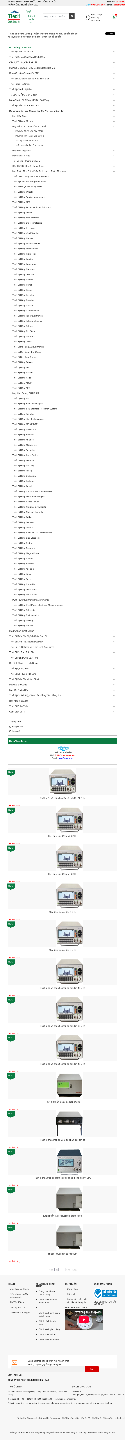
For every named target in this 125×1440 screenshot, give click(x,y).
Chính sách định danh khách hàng (49, 1314)
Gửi (91, 1369)
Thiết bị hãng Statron (22, 543)
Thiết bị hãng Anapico (23, 439)
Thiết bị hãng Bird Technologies (27, 403)
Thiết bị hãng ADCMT (23, 383)
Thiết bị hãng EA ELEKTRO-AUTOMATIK (32, 532)
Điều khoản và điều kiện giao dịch (19, 1295)
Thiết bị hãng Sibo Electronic (26, 538)
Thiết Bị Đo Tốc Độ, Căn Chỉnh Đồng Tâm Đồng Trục (35, 695)
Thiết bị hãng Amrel (22, 486)
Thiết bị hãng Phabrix (22, 279)
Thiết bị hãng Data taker (24, 594)
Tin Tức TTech (17, 1302)
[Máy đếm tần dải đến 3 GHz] (69, 933)
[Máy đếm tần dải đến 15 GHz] (69, 857)
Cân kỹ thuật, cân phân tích (24, 62)
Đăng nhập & (97, 14)
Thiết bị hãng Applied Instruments (28, 197)
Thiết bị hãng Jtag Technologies (27, 419)
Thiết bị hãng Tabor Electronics (27, 316)
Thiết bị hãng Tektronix (23, 610)
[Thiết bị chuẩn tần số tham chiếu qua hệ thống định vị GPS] (69, 1161)
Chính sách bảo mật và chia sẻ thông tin (77, 1300)
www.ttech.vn (22, 1403)
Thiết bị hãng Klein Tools (24, 254)
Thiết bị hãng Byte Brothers (25, 217)
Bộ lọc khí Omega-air (10, 1417)
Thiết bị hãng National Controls (27, 512)
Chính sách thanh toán (47, 1322)
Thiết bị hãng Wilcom (22, 372)
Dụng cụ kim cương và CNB (24, 73)
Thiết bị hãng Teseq (22, 470)
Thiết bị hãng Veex (21, 574)
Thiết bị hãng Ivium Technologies (28, 496)
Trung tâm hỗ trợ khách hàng (47, 1293)
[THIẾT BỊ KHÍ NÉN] (62, 748)
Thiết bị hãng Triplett (22, 362)
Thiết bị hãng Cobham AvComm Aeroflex (32, 491)
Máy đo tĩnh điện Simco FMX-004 (70, 1432)
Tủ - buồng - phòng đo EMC (26, 161)
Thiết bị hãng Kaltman (23, 481)
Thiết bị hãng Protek (22, 285)
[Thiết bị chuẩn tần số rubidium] (69, 1236)
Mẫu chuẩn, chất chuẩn (21, 631)
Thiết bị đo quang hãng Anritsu (27, 186)
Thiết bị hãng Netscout (23, 269)
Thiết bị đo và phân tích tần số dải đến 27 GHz (62, 798)
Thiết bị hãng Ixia (20, 398)
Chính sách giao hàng (49, 1329)
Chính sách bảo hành (49, 1339)
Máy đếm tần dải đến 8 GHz (62, 911)
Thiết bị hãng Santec (22, 558)
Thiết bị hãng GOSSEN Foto (23, 657)
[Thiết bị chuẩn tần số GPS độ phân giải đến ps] (69, 1123)
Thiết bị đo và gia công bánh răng (27, 57)
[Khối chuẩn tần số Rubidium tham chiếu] (69, 1198)
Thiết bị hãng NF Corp (23, 465)
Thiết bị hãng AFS (21, 388)
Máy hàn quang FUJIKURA (25, 393)
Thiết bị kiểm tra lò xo (21, 51)
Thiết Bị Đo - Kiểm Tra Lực (22, 674)
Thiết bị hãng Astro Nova (24, 589)
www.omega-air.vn (86, 1403)
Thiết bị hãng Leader (22, 259)
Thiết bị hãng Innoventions (25, 248)
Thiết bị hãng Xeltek (22, 378)
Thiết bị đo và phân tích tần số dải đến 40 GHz (62, 987)
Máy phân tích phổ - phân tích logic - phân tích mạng (39, 171)
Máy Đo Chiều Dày (18, 690)
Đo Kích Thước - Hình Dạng (23, 663)
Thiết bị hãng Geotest (23, 522)
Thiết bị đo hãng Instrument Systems (30, 176)
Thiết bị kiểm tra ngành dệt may (26, 641)
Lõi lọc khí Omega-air (33, 1417)
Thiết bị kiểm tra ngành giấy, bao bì (28, 636)
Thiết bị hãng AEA (21, 202)
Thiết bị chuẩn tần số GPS (26, 141)
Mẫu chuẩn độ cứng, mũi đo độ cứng (29, 100)
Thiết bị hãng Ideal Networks (26, 243)
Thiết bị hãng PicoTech (23, 331)
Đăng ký (95, 17)
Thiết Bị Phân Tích (18, 706)
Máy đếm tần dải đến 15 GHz (62, 873)
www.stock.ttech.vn (68, 1403)
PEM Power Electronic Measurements (30, 600)
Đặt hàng (16, 805)
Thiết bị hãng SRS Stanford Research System (34, 409)
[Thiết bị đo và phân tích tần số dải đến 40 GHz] (69, 971)
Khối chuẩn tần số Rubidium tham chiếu (62, 1215)
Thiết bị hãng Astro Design (25, 455)
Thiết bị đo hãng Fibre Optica (26, 352)
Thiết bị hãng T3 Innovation (25, 310)
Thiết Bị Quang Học (19, 668)
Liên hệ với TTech (18, 1307)
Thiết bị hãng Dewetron (23, 548)
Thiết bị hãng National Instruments (29, 507)
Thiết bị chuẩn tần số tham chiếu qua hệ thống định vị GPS (62, 1177)
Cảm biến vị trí (17, 711)
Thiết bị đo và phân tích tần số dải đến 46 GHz (62, 1063)
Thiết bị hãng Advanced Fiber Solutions (31, 207)
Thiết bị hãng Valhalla (23, 414)
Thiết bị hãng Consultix (23, 584)
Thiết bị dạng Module (22, 121)
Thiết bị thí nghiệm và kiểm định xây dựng (31, 647)
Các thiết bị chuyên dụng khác (27, 166)
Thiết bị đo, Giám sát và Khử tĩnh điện (29, 78)
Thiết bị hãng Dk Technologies (27, 223)
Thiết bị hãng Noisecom (24, 429)
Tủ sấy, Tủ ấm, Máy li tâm (23, 94)
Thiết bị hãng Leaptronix (24, 264)
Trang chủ (13, 33)
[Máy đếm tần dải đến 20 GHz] (69, 819)
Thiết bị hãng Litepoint (23, 460)
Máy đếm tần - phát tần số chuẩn (29, 126)
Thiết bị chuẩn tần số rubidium (62, 1253)
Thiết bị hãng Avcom (22, 212)
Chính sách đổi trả (47, 1334)
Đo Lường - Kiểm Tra (32, 33)
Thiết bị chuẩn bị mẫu (20, 89)
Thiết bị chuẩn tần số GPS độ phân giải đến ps (62, 1139)
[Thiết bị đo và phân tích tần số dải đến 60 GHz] (69, 1009)
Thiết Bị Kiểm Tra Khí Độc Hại (24, 105)
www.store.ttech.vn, (37, 1403)
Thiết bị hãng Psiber (22, 290)
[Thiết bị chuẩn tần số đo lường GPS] (69, 1085)
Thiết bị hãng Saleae (22, 305)
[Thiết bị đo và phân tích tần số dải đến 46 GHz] (69, 1047)
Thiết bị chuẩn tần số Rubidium (29, 145)
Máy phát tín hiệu (21, 155)
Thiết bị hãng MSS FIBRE (25, 424)
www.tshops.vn (52, 1403)
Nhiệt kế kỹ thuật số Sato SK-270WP (36, 1432)
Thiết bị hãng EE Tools (23, 228)
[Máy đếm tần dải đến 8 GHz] (69, 895)
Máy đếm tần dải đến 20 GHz (62, 835)
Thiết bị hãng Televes (22, 326)
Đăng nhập (72, 1289)
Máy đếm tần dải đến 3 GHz (62, 949)
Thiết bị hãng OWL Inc (23, 274)
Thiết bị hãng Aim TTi (22, 367)
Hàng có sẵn (17, 726)
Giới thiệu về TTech (19, 1289)
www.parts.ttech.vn (103, 1403)
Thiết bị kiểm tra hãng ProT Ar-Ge (29, 181)
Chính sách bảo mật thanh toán (48, 1301)
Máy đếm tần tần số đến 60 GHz (29, 136)
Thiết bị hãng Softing (22, 620)
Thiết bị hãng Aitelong (23, 569)
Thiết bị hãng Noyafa (22, 625)
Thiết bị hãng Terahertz (23, 336)
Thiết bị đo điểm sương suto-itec (90, 1417)
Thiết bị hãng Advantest (24, 450)
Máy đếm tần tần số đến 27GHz (29, 131)
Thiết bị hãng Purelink (23, 300)
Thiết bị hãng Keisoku (23, 295)
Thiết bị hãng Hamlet (22, 238)
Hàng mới (16, 731)
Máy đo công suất (21, 150)
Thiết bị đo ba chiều (19, 84)
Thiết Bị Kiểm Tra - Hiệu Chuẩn (24, 679)
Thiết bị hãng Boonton (23, 434)
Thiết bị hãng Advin (21, 579)
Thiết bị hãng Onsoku (23, 192)
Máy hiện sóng (19, 116)
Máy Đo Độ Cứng (18, 684)
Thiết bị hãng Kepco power (25, 501)
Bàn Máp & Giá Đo (18, 701)
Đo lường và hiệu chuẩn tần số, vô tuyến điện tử (36, 111)
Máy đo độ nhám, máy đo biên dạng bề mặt (32, 68)
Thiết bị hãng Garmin (22, 527)
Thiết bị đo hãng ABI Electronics (28, 347)
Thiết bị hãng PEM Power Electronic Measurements (37, 605)
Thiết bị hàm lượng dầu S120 (59, 1417)
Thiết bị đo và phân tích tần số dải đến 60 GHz (62, 1025)
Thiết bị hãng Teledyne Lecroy (27, 321)
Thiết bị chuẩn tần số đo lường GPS (62, 1101)
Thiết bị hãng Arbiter (22, 517)
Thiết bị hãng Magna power (25, 553)
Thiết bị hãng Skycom (23, 563)
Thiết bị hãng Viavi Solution (25, 233)
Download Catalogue (20, 1312)
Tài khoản (95, 20)
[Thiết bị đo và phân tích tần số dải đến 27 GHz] (62, 781)
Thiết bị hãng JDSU (22, 341)
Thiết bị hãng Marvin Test (24, 445)
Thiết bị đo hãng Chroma (24, 357)
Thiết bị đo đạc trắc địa (21, 652)
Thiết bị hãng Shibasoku (24, 476)
